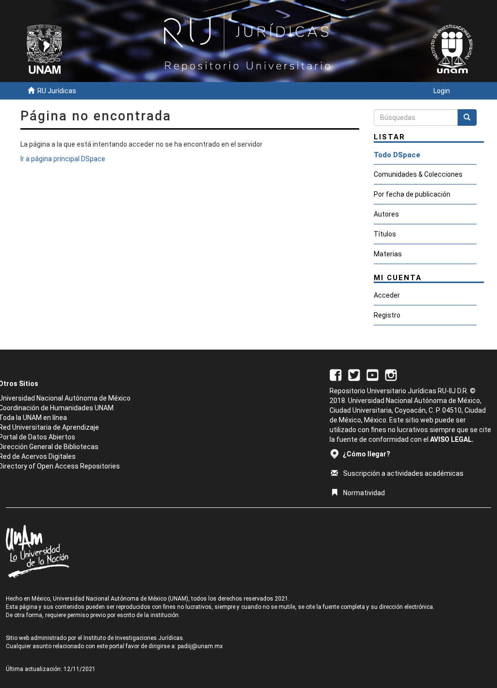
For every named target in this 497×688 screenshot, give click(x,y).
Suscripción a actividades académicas (403, 473)
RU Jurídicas (56, 91)
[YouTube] (372, 374)
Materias (388, 254)
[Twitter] (354, 374)
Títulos (385, 234)
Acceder (387, 295)
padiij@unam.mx (200, 646)
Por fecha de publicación (412, 194)
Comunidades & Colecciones (418, 174)
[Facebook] (336, 374)
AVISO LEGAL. (452, 439)
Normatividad (364, 493)
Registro (387, 315)
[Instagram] (391, 374)
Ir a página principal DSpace (62, 159)
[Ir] (467, 117)
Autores (386, 214)
